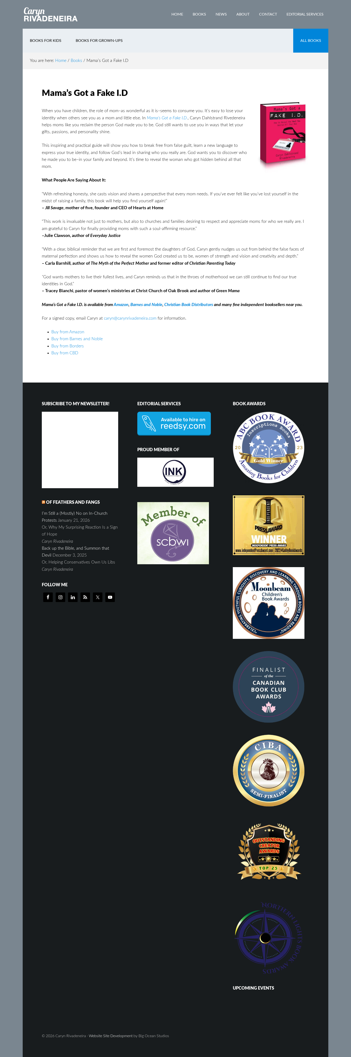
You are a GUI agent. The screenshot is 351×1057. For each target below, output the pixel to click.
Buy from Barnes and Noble (77, 339)
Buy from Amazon (67, 332)
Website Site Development (111, 1036)
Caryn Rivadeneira (61, 14)
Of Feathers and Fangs (73, 502)
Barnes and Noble (146, 305)
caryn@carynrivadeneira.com (130, 318)
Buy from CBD (64, 353)
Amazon (121, 305)
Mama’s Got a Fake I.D (167, 118)
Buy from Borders (67, 346)
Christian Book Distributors (188, 305)
